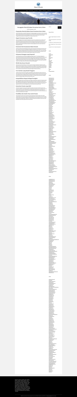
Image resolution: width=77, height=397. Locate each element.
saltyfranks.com (51, 106)
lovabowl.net (50, 280)
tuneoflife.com (51, 270)
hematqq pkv (27, 389)
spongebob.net (51, 203)
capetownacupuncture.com (52, 197)
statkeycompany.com (51, 101)
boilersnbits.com (51, 216)
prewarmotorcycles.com (52, 95)
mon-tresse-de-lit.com (52, 356)
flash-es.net (50, 242)
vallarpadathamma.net (52, 209)
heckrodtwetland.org (51, 141)
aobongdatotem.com (51, 286)
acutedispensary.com (51, 252)
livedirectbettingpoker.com (52, 236)
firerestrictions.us (51, 126)
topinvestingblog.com (52, 103)
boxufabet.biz (50, 358)
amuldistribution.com (51, 306)
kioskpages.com (51, 346)
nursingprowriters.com (52, 250)
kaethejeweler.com (51, 351)
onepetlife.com (51, 353)
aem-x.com (50, 302)
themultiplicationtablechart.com (53, 168)
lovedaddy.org (51, 238)
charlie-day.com (51, 235)
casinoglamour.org (51, 169)
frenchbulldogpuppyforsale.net (53, 166)
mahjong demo (51, 57)
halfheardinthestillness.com (52, 142)
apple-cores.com (51, 159)
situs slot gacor (21, 382)
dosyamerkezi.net (51, 97)
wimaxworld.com (51, 123)
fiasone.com (50, 232)
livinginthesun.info (51, 194)
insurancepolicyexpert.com (52, 100)
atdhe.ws (50, 140)
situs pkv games (51, 54)
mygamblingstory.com (52, 179)
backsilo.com (50, 244)
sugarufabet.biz (51, 357)
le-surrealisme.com (51, 98)
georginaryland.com (51, 137)
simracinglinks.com (51, 96)
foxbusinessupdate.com (52, 237)
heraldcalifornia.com (51, 321)
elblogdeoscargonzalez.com (52, 131)
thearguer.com (51, 229)
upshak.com (50, 243)
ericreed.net (50, 144)
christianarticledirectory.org (52, 171)
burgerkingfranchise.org (52, 208)
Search (50, 26)
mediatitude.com (51, 94)
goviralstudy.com (51, 157)
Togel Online (49, 10)
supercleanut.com (51, 319)
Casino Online (31, 10)
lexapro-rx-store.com (52, 164)
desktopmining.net (51, 162)
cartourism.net (51, 158)
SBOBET (40, 10)
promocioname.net (51, 122)
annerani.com (50, 107)
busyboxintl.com (51, 204)
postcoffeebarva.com (51, 206)
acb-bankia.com (51, 241)
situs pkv (50, 53)
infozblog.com (51, 129)
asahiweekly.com (51, 318)
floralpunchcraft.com (51, 231)
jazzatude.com (51, 108)
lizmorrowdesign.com (51, 344)
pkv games (50, 65)
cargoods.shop (51, 196)
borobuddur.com (51, 307)
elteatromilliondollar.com (52, 207)
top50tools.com (51, 104)
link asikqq (50, 64)
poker (25, 379)
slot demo (50, 63)
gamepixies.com (51, 323)
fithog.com (50, 135)
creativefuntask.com (51, 311)
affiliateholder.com (51, 272)
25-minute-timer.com (51, 310)
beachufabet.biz (51, 355)
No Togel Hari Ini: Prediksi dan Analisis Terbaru (55, 42)
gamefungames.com (51, 309)
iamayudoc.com (51, 315)
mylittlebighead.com (51, 316)
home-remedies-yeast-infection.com (53, 287)
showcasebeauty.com (51, 99)
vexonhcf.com (50, 92)
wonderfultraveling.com (52, 121)
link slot (50, 58)
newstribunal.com (51, 282)
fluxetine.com (50, 145)
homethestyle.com (51, 305)
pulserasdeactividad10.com (52, 160)
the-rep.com (50, 105)
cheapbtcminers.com (51, 313)
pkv (49, 59)
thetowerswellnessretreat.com (53, 349)
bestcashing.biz (51, 125)
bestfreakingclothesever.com (53, 247)
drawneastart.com (51, 324)
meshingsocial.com (51, 228)
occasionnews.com (51, 266)
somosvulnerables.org (52, 335)
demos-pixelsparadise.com (52, 93)
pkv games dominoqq (51, 71)
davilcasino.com (51, 300)
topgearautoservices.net (52, 359)
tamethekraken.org (51, 339)
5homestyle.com (51, 172)
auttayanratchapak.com (52, 205)
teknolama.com (51, 211)
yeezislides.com (51, 285)
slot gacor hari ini (18, 381)
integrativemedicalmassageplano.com (54, 239)
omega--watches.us (51, 86)
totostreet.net (51, 299)
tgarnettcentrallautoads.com (52, 88)
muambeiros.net (51, 128)
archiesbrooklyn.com (51, 127)
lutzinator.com (51, 340)
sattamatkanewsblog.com (52, 253)
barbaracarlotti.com (51, 161)
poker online (50, 60)
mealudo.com (50, 234)
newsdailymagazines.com (52, 283)
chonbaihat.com (51, 130)
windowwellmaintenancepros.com (53, 271)
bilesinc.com (50, 111)
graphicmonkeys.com (51, 322)
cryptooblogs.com (51, 303)
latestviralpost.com (51, 217)
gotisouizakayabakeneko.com (53, 201)
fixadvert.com (50, 89)
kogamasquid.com (51, 167)
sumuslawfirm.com (51, 249)
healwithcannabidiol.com (52, 345)
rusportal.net (50, 192)
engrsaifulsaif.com (51, 312)
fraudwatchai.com (51, 301)
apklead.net (50, 371)
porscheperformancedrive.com (53, 338)
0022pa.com (50, 109)
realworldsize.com (51, 210)
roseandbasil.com (51, 138)
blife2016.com (51, 342)
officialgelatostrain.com (52, 350)
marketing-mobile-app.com (52, 230)
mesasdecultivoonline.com (52, 215)
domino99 (28, 379)
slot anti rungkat (17, 382)
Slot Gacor (44, 10)
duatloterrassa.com (51, 336)
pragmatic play (25, 382)
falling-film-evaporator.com (52, 248)
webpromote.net (51, 132)
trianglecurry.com (51, 347)
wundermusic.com (51, 308)
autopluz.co (50, 90)
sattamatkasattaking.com (52, 352)
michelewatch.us (51, 85)
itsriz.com (50, 195)
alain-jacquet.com (51, 200)
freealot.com (50, 317)
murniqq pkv (23, 389)
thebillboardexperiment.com (52, 354)
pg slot (27, 380)
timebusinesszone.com (52, 268)
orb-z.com (50, 213)
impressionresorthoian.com (52, 246)
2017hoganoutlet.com (52, 181)
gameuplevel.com (51, 304)
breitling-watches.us (51, 87)
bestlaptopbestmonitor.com (52, 136)
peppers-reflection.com (52, 269)
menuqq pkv (16, 379)
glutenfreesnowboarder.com (52, 343)
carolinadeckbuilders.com (52, 102)
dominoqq (50, 61)
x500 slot (23, 383)
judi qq (49, 56)
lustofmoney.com (51, 267)
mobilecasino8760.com (52, 146)
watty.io (50, 193)
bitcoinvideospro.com (52, 198)
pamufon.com (50, 337)
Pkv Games (36, 10)
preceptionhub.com (51, 284)
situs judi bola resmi (18, 388)
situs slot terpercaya (23, 381)
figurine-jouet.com (51, 360)
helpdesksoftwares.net (52, 279)
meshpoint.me (50, 202)
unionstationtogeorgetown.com (53, 314)
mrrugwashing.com (51, 240)
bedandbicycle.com (51, 320)
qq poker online (17, 390)
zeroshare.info (51, 110)
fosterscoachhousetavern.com (53, 214)
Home (27, 10)
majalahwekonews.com (52, 180)
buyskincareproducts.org (52, 165)
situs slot (28, 381)
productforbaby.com (51, 212)
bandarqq (50, 66)
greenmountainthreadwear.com (53, 251)
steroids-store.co (51, 133)
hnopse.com (50, 265)
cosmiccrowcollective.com (52, 199)
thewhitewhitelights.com (52, 139)
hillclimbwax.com (51, 264)
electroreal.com (51, 288)
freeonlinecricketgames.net (52, 124)
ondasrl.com (50, 341)
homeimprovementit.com (52, 281)
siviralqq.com (50, 245)
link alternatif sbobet (19, 389)
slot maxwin (25, 383)
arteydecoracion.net (51, 134)
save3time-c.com (51, 91)
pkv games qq (28, 390)
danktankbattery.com (51, 233)
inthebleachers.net (51, 163)
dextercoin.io (50, 170)
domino (50, 69)
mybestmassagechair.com (52, 143)
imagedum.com (51, 348)
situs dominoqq (51, 62)
